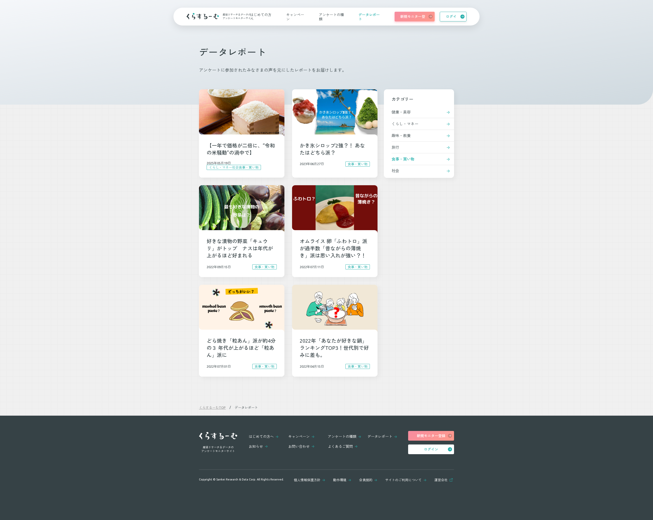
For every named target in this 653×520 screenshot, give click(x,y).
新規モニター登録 (412, 18)
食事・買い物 (403, 159)
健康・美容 (401, 112)
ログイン (451, 18)
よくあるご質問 (340, 446)
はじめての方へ (261, 437)
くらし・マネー (405, 124)
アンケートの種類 (342, 437)
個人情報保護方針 (307, 480)
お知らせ (256, 446)
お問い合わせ (299, 446)
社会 (395, 171)
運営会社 (441, 480)
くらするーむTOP (212, 407)
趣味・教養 (401, 135)
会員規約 (365, 480)
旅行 (395, 147)
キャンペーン (299, 437)
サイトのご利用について (403, 480)
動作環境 (339, 480)
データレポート (379, 437)
